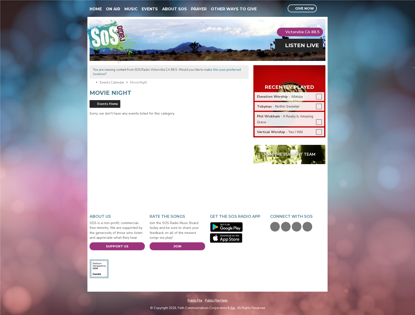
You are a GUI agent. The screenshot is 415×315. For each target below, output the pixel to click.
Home (96, 9)
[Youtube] (296, 226)
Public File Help (216, 300)
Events (150, 9)
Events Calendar (112, 82)
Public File (195, 300)
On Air (113, 9)
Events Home (107, 104)
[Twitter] (286, 226)
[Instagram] (307, 226)
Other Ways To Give (234, 9)
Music (131, 9)
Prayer (199, 9)
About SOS (174, 9)
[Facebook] (275, 226)
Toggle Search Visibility (322, 9)
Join (177, 246)
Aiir (232, 308)
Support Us (117, 246)
